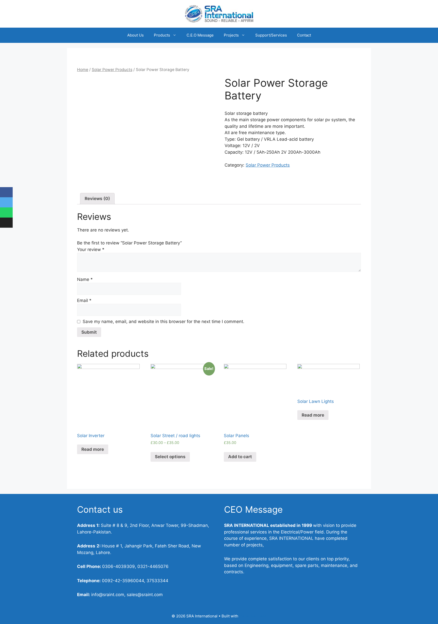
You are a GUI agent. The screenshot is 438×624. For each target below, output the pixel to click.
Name (85, 279)
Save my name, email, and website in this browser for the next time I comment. (163, 321)
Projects (231, 35)
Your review (90, 249)
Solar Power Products (112, 69)
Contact (304, 35)
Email (84, 300)
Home (82, 69)
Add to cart (240, 456)
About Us (135, 35)
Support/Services (271, 35)
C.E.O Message (200, 35)
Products (162, 35)
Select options (170, 456)
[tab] (97, 198)
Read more (92, 449)
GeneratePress (252, 616)
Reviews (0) (97, 198)
